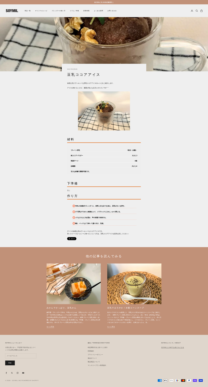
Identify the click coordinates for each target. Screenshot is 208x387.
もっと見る (50, 327)
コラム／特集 (74, 10)
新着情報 (86, 10)
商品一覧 (28, 10)
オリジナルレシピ (41, 10)
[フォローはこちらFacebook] (6, 373)
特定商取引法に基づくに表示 (97, 347)
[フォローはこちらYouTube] (23, 373)
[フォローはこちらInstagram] (17, 373)
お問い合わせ (112, 10)
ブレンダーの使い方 (59, 10)
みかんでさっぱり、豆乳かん (61, 308)
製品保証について (94, 362)
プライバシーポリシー (95, 355)
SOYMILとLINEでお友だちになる (172, 347)
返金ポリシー (92, 358)
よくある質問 (98, 10)
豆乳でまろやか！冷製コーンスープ (126, 308)
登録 (10, 363)
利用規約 (91, 351)
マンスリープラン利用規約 (97, 365)
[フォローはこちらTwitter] (12, 373)
